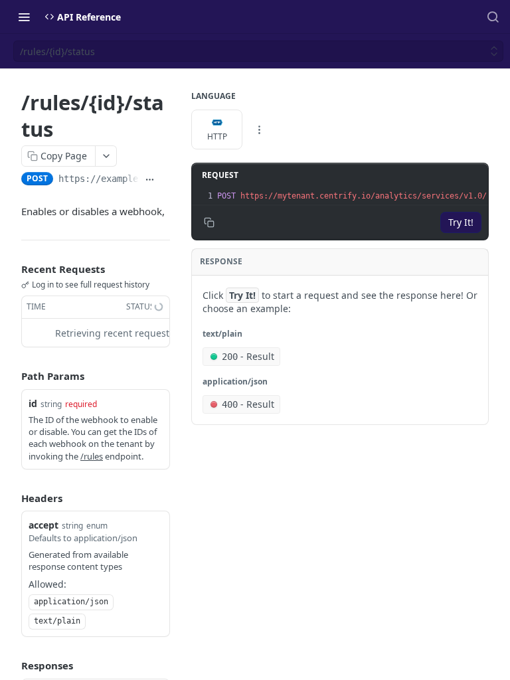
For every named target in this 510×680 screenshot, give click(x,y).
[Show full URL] (150, 180)
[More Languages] (259, 129)
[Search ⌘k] (492, 16)
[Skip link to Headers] (12, 498)
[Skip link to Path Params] (12, 377)
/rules (91, 456)
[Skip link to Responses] (12, 665)
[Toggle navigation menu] (24, 16)
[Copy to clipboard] (165, 180)
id (33, 403)
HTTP (217, 136)
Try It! (460, 222)
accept (43, 525)
